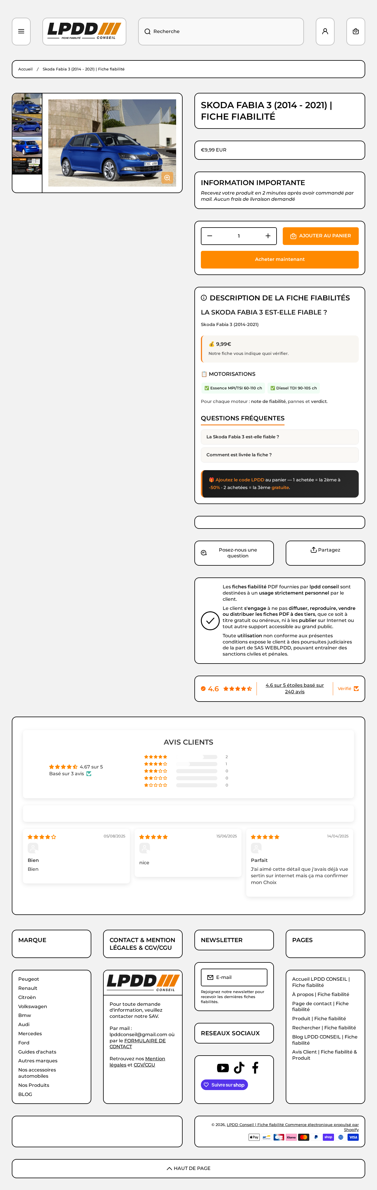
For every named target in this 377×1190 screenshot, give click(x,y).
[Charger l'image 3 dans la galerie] (27, 146)
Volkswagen (32, 1006)
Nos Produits (33, 1085)
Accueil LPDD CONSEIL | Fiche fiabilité (321, 982)
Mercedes (30, 1033)
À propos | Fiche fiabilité (320, 994)
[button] (356, 31)
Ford (23, 1043)
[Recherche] (144, 31)
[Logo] (84, 31)
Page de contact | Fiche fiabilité (320, 1007)
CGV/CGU (144, 1065)
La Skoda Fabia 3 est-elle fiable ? (242, 437)
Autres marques (37, 1061)
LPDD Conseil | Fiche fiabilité (256, 1124)
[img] (42, 837)
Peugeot (28, 979)
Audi (23, 1024)
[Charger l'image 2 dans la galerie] (27, 125)
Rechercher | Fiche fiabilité (324, 1028)
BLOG (25, 1094)
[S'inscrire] (259, 977)
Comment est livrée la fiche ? (239, 454)
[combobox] (221, 31)
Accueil (25, 69)
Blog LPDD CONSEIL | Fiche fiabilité (325, 1040)
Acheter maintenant (280, 259)
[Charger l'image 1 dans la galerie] (27, 103)
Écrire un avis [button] (301, 770)
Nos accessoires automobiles (37, 1073)
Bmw (24, 1015)
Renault (27, 988)
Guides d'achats (37, 1052)
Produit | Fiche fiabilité (319, 1018)
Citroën (27, 997)
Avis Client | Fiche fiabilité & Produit (324, 1055)
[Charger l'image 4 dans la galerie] (27, 166)
